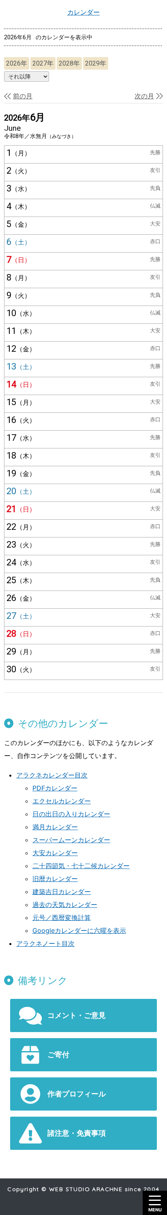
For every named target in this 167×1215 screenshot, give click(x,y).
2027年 (43, 63)
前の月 (22, 96)
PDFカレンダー (54, 788)
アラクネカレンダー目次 (52, 775)
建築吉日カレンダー (61, 892)
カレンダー (83, 12)
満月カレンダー (55, 827)
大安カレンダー (55, 853)
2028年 (69, 63)
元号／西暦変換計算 (61, 917)
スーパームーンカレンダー (71, 840)
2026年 (16, 63)
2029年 (95, 63)
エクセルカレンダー (61, 801)
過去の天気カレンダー (64, 905)
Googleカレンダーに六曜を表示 (79, 930)
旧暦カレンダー (55, 879)
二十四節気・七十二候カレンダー (81, 866)
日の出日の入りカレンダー (71, 814)
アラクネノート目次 (45, 943)
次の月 (144, 96)
